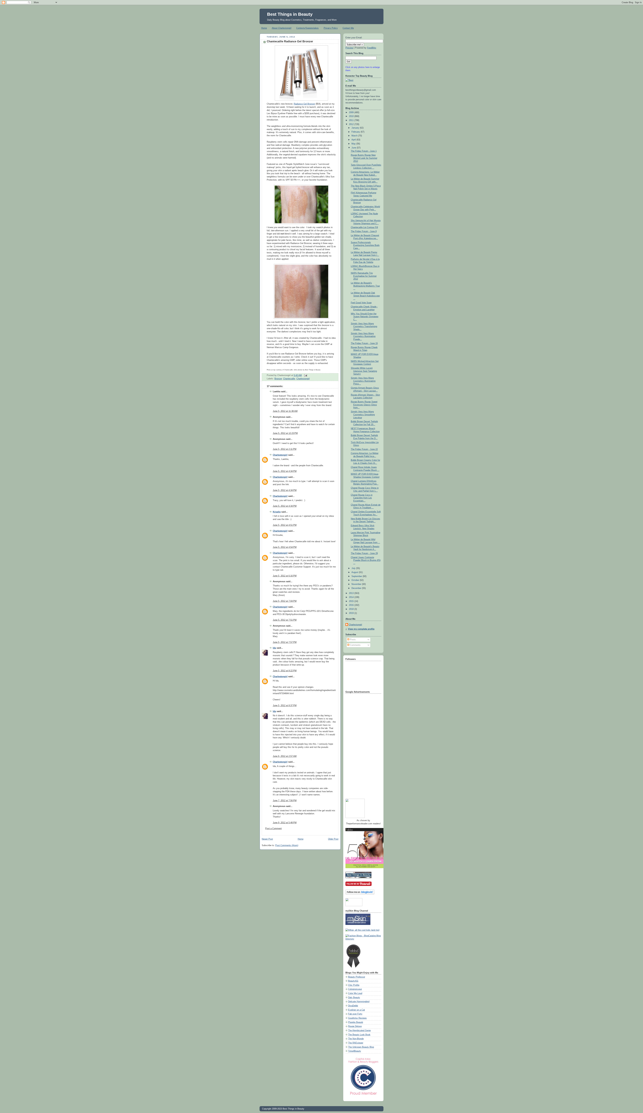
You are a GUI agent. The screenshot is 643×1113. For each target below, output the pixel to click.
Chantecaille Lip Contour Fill (364, 227)
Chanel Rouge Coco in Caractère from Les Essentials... (361, 498)
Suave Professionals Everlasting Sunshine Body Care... (365, 245)
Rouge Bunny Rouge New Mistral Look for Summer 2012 (364, 158)
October (355, 580)
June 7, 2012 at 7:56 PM (285, 800)
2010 (351, 116)
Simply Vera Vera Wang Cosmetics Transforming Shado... (364, 326)
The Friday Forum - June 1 (364, 151)
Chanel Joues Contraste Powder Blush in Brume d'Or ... (366, 560)
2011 (351, 120)
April (353, 140)
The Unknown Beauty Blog (361, 1047)
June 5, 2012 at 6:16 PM (285, 576)
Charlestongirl (303, 379)
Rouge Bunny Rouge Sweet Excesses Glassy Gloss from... (364, 405)
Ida (274, 648)
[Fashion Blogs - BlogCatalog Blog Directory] (363, 939)
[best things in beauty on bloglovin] (359, 894)
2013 (351, 593)
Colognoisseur (355, 989)
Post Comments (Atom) (286, 845)
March (354, 136)
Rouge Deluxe (355, 1026)
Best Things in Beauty (289, 14)
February (356, 132)
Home (264, 28)
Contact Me (348, 28)
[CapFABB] (363, 1095)
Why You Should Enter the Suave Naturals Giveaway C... (364, 317)
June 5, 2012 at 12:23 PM (285, 433)
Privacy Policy (331, 28)
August (355, 572)
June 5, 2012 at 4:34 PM (285, 471)
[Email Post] (305, 375)
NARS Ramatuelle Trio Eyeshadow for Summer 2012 (364, 276)
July (353, 568)
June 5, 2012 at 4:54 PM (285, 547)
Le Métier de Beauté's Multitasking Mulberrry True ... (365, 286)
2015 (351, 601)
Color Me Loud (355, 993)
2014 (351, 597)
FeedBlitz (371, 48)
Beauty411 (353, 981)
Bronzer (278, 379)
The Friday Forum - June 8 (364, 231)
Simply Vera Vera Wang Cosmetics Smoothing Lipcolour (363, 414)
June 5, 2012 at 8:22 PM (285, 671)
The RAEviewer (355, 1043)
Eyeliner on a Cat (356, 1010)
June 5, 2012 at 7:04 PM (285, 601)
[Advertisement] (358, 745)
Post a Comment (273, 828)
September (357, 576)
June (354, 148)
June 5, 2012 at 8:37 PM (285, 705)
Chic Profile (353, 985)
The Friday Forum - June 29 (364, 553)
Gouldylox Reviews (357, 1018)
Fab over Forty (355, 1014)
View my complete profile (361, 629)
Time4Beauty (354, 1051)
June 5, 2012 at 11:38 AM (285, 411)
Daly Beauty (354, 997)
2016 (351, 605)
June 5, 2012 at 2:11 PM (284, 449)
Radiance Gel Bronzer (304, 104)
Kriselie (277, 512)
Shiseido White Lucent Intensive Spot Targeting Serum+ (364, 371)
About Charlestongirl (281, 28)
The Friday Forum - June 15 (364, 343)
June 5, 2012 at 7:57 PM (285, 642)
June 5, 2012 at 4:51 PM (285, 525)
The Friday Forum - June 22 (364, 449)
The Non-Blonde (356, 1039)
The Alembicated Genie (359, 1030)
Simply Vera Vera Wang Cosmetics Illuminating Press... (363, 381)
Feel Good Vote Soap (361, 303)
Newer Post (267, 839)
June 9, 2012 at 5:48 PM (285, 822)
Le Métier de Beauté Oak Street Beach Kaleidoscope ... (365, 296)
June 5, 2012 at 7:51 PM (285, 620)
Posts (352, 639)
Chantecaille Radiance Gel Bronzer (290, 41)
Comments (355, 645)
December (356, 588)
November (356, 584)
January (355, 128)
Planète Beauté (355, 1022)
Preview (349, 48)
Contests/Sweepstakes (307, 28)
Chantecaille (289, 379)
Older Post (333, 839)
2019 (351, 613)
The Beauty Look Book (359, 1035)
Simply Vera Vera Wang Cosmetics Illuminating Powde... (363, 336)
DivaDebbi (353, 1006)
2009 (351, 112)
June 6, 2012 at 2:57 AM (285, 756)
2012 (351, 124)
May (353, 144)
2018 (351, 609)
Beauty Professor (356, 977)
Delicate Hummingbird (358, 1001)
